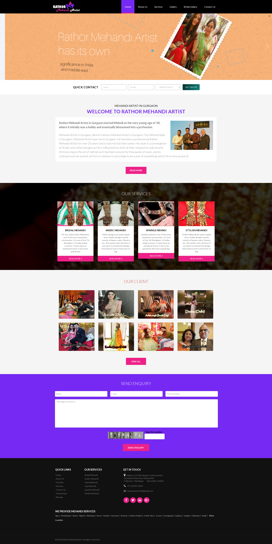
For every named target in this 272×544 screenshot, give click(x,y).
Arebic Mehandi (116, 230)
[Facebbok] (126, 500)
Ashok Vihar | (149, 516)
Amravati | (115, 516)
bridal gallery (190, 6)
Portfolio (59, 482)
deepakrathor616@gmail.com (140, 491)
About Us (142, 6)
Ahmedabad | (66, 516)
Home (128, 6)
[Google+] (146, 500)
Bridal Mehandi (75, 230)
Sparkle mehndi (156, 230)
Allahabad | (91, 516)
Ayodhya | (179, 516)
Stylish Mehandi (196, 230)
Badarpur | (196, 516)
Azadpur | (188, 516)
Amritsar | (124, 516)
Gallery (173, 6)
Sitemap (59, 497)
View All (136, 361)
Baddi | (205, 516)
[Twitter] (133, 500)
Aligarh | (82, 516)
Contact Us (209, 6)
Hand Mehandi (91, 482)
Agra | (57, 516)
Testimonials (61, 493)
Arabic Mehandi (91, 479)
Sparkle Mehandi (92, 490)
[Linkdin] (140, 500)
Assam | (159, 516)
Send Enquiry (136, 447)
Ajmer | (75, 516)
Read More (136, 170)
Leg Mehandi (90, 486)
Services (158, 6)
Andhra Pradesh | (136, 516)
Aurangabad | (169, 516)
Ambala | (107, 516)
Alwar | (99, 516)
